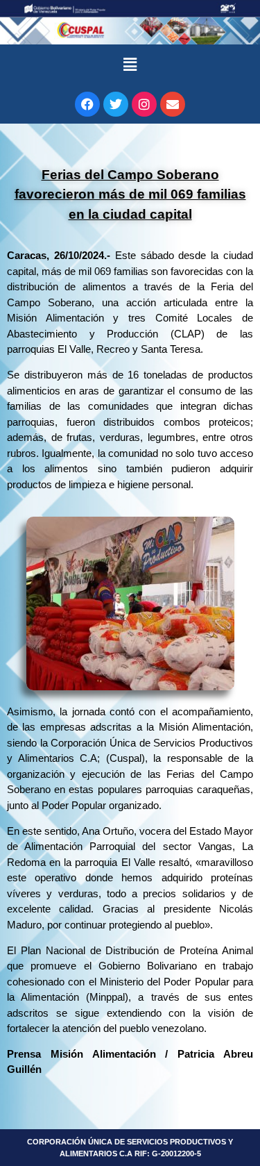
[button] (129, 64)
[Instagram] (144, 104)
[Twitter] (115, 104)
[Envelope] (172, 104)
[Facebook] (87, 104)
